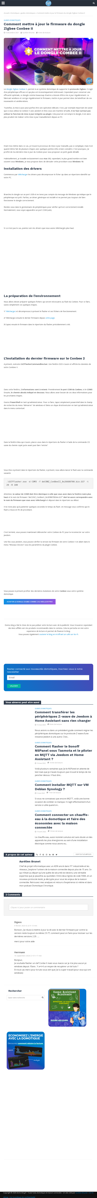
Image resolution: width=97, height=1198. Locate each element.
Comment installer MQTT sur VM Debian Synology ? (62, 787)
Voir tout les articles (83, 854)
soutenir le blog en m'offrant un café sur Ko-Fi (58, 634)
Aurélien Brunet (28, 32)
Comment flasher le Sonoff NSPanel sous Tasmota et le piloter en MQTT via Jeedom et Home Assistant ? (63, 752)
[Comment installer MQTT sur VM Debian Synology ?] (17, 788)
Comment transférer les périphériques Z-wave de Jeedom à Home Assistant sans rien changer (63, 716)
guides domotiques (28, 13)
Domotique (15, 13)
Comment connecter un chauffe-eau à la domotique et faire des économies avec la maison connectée (62, 821)
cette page (50, 318)
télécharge (22, 174)
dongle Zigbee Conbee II (16, 89)
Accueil (6, 13)
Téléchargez (10, 311)
